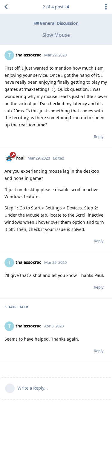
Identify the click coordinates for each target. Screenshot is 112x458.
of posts (54, 7)
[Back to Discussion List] (6, 7)
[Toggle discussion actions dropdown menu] (106, 7)
